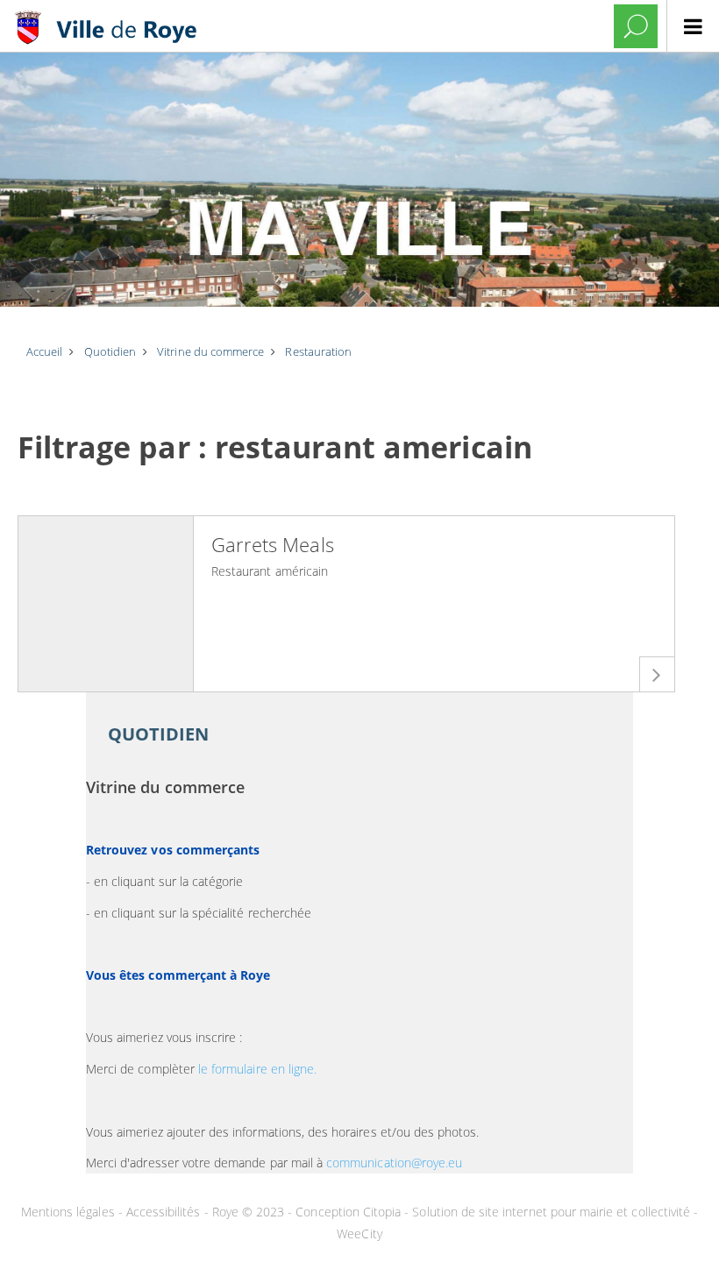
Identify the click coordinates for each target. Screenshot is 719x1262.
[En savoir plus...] (656, 673)
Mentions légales (69, 1211)
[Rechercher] (636, 26)
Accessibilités (165, 1211)
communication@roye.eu (394, 1162)
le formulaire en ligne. (257, 1068)
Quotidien (158, 734)
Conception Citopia (348, 1211)
